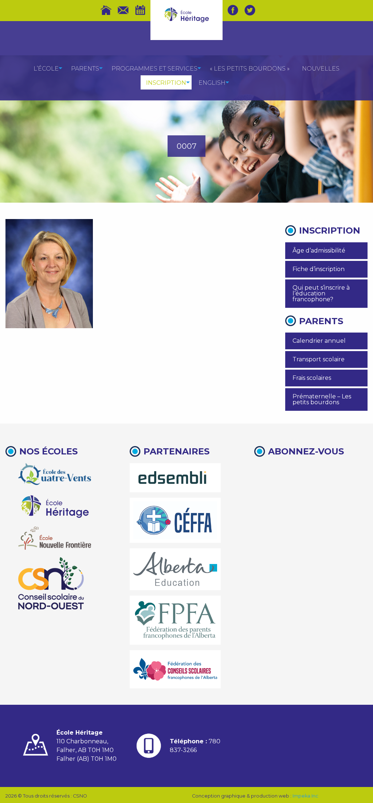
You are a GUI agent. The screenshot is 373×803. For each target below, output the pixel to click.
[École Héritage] (54, 505)
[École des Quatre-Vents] (54, 474)
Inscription (166, 82)
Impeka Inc (305, 796)
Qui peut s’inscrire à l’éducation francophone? (321, 293)
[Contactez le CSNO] (123, 10)
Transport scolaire (318, 359)
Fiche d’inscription (318, 269)
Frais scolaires (311, 377)
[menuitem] (46, 68)
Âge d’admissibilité (318, 250)
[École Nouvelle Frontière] (54, 538)
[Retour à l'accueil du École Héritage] (186, 14)
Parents (85, 68)
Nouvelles (320, 68)
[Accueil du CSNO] (106, 10)
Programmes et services (154, 68)
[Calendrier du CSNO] (140, 10)
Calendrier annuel (319, 340)
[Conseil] (51, 583)
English (212, 82)
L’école (46, 68)
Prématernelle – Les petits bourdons (321, 399)
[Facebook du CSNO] (232, 10)
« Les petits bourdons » (250, 68)
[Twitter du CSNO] (249, 10)
